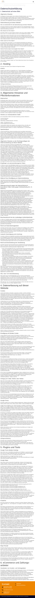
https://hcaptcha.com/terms (7, 535)
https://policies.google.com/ (5, 428)
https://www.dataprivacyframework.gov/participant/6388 (11, 543)
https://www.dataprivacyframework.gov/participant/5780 (11, 436)
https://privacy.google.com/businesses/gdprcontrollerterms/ (11, 486)
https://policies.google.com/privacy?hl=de (8, 458)
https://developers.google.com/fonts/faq (8, 457)
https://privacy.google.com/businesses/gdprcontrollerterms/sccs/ (12, 487)
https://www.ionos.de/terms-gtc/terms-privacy (12, 73)
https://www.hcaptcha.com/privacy (27, 534)
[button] (33, 1)
